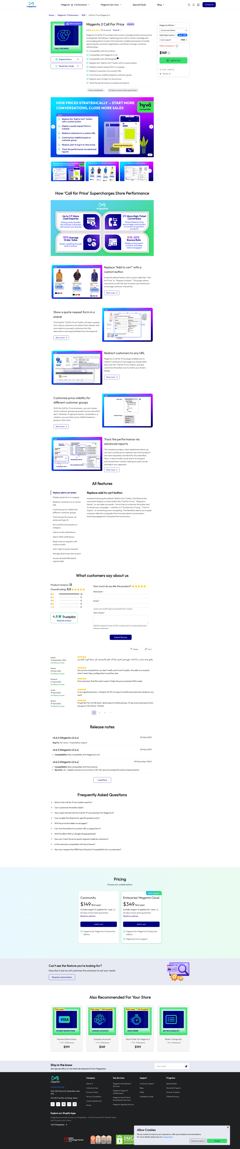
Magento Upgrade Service (123, 1104)
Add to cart (98, 924)
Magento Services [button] (110, 4)
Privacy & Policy (92, 1092)
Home (51, 15)
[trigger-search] (189, 5)
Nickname (98, 591)
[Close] (228, 1127)
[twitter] (58, 1104)
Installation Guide (146, 1096)
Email (96, 601)
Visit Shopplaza (58, 1124)
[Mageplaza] (66, 1079)
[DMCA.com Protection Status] (126, 1139)
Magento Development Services (122, 1084)
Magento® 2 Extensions (68, 15)
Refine (135, 649)
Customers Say (92, 1088)
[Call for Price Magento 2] (31, 5)
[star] (133, 586)
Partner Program (173, 1092)
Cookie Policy (167, 1137)
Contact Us (209, 4)
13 (81, 594)
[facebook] (53, 1104)
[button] (194, 5)
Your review (99, 612)
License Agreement (94, 1101)
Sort (150, 649)
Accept (217, 1141)
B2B (83, 15)
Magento (74, 4)
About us (89, 1083)
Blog (141, 1088)
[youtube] (64, 1104)
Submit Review (120, 637)
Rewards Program (173, 1088)
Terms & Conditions (93, 1096)
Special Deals (139, 4)
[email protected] (57, 1087)
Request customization (62, 977)
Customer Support (147, 1083)
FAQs (142, 1092)
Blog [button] (159, 4)
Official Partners (172, 1096)
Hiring (88, 1105)
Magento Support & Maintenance (120, 1091)
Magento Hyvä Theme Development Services (122, 1098)
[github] (69, 1104)
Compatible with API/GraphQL (103, 59)
